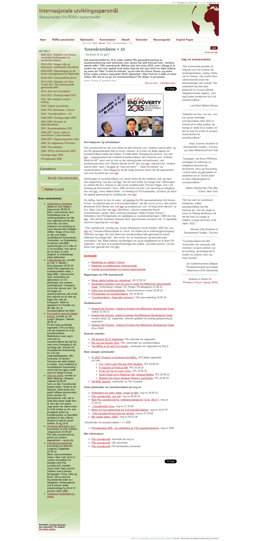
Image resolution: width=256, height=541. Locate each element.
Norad (176, 538)
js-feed (59, 189)
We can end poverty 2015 (105, 342)
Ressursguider (161, 39)
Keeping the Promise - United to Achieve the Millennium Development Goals (132, 308)
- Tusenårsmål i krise (102, 406)
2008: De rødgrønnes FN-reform (58, 143)
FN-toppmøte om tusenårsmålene (109, 293)
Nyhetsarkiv (87, 39)
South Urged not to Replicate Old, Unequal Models (126, 374)
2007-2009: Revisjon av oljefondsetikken (53, 123)
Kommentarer (107, 39)
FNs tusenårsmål (100, 439)
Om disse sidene (47, 529)
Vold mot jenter (55, 375)
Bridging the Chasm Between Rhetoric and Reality (126, 378)
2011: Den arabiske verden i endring (56, 100)
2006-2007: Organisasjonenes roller (60, 139)
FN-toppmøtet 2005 (51, 158)
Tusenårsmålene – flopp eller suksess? (112, 297)
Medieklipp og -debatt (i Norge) (108, 262)
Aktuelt (125, 39)
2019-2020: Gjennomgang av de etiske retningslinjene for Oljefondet (60, 72)
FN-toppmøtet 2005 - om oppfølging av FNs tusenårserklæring (125, 428)
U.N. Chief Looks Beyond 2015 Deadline (121, 364)
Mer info (52, 177)
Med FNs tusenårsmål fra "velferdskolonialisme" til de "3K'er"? (125, 399)
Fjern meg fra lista (68, 177)
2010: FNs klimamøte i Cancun (58, 110)
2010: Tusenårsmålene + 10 (56, 113)
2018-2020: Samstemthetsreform (58, 77)
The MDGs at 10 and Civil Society (109, 346)
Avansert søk (211, 52)
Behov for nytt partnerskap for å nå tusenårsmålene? (120, 409)
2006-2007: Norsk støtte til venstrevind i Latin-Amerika (55, 134)
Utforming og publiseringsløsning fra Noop (199, 538)
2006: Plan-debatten (52, 147)
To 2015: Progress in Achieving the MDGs (114, 357)
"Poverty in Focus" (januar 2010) (200, 282)
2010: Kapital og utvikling (54, 106)
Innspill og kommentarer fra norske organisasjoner (118, 269)
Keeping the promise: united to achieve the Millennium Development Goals (131, 315)
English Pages (184, 39)
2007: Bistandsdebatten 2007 (57, 128)
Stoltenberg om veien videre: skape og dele (114, 392)
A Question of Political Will (113, 367)
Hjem (43, 39)
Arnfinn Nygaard (57, 525)
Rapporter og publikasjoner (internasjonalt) (114, 265)
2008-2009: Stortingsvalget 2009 (58, 117)
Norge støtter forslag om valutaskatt (111, 280)
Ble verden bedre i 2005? (104, 416)
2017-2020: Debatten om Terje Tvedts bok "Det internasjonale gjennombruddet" (57, 84)
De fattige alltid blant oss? (61, 426)
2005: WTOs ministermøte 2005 (58, 151)
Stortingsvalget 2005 (52, 155)
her (85, 157)
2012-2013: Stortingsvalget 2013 (58, 95)
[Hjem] (82, 13)
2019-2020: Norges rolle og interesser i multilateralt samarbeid (59, 66)
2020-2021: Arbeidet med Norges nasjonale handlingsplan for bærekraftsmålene (58, 57)
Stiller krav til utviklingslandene (108, 290)
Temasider (141, 39)
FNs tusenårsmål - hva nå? (106, 396)
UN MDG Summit (100, 381)
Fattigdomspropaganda (59, 443)
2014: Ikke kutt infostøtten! (55, 91)
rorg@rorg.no (213, 3)
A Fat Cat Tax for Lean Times (115, 371)
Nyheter (49, 189)
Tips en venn (151, 83)
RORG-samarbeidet (63, 39)
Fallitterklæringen (56, 260)
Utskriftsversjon (168, 83)
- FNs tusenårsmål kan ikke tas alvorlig (112, 413)
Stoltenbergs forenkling (59, 203)
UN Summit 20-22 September (107, 339)
